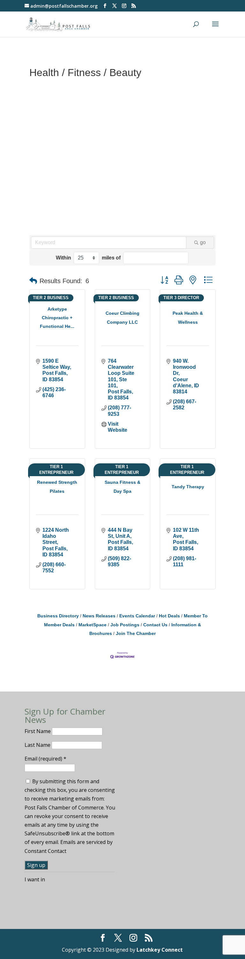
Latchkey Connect (160, 949)
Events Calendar (137, 616)
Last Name (38, 744)
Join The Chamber (136, 633)
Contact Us (155, 625)
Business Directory (58, 616)
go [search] (203, 242)
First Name (38, 731)
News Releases (99, 616)
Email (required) (45, 758)
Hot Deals (169, 616)
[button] (33, 281)
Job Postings (124, 625)
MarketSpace (92, 625)
